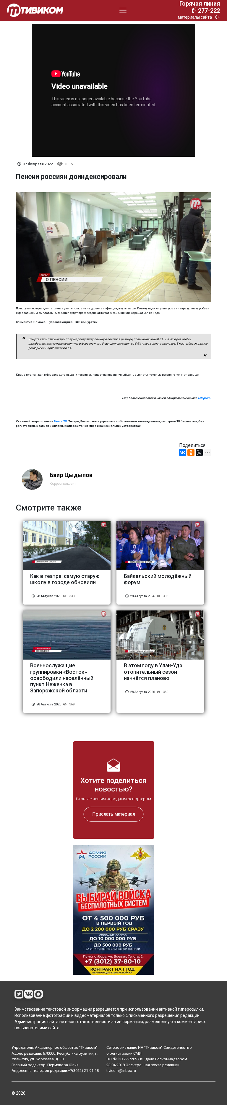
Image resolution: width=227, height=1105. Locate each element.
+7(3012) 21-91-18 (83, 1070)
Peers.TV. (61, 421)
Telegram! (204, 398)
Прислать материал (113, 814)
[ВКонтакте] (182, 452)
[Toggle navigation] (123, 10)
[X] (199, 452)
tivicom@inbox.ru (121, 1070)
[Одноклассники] (190, 452)
